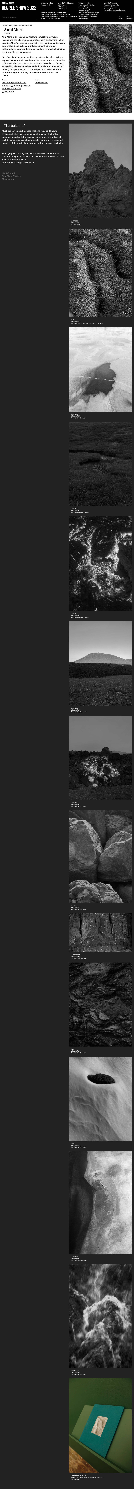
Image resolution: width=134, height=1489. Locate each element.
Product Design (46, 5)
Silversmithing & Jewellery (87, 16)
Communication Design (86, 5)
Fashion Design (83, 7)
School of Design (84, 3)
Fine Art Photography (111, 5)
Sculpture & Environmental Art (114, 11)
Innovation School (47, 3)
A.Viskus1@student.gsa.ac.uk (16, 85)
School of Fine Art (110, 3)
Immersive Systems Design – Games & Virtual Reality (59, 16)
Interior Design (83, 11)
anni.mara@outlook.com (14, 82)
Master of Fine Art (110, 7)
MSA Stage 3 (62, 5)
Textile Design (83, 18)
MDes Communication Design (88, 12)
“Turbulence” (41, 82)
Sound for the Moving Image (50, 18)
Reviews (120, 18)
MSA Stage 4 (62, 7)
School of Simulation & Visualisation (53, 12)
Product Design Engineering (88, 14)
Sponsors (129, 18)
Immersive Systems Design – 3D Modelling (55, 14)
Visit (119, 16)
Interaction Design (84, 9)
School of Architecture (66, 3)
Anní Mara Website (11, 88)
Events (128, 16)
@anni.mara (8, 91)
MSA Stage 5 (62, 9)
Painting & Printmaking (112, 9)
